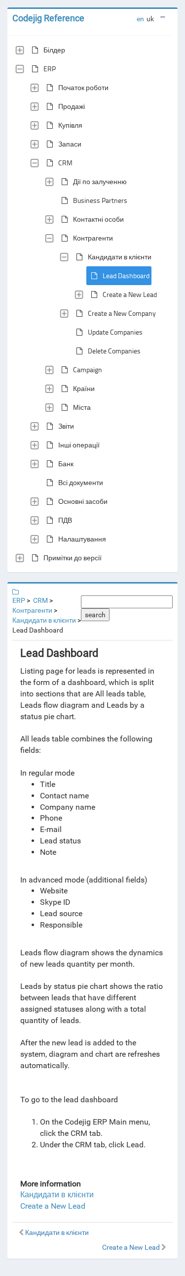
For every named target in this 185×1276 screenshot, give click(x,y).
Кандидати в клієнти (119, 256)
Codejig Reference (48, 18)
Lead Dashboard (126, 275)
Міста (82, 407)
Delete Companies (114, 350)
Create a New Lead (130, 294)
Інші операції (79, 444)
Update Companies (115, 332)
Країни (84, 388)
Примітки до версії (72, 557)
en (140, 19)
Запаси (69, 143)
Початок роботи (83, 87)
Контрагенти (93, 238)
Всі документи (80, 482)
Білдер (54, 49)
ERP (49, 68)
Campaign (87, 369)
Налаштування (82, 538)
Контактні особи (98, 219)
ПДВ (65, 520)
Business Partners (100, 200)
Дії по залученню (100, 181)
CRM (65, 162)
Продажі (71, 106)
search (95, 615)
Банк (66, 463)
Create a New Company (122, 313)
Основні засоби (83, 501)
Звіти (66, 426)
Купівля (70, 125)
